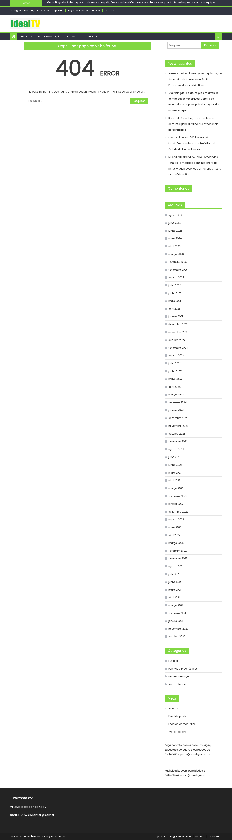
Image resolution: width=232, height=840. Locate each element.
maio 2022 (175, 527)
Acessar (173, 708)
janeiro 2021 (175, 621)
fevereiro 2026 (177, 262)
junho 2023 (175, 465)
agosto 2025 (176, 277)
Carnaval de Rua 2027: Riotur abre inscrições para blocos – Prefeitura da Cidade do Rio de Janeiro (192, 143)
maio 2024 (175, 379)
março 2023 (176, 488)
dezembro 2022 (178, 511)
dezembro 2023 (178, 418)
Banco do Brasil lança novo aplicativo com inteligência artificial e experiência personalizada (105, 5)
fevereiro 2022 (177, 550)
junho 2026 (175, 231)
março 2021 (175, 605)
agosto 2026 (176, 215)
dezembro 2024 (178, 324)
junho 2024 (175, 371)
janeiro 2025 (176, 316)
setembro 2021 (177, 558)
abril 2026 (174, 246)
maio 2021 (174, 590)
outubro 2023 (176, 433)
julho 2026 (174, 223)
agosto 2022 (176, 519)
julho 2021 (174, 574)
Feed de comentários (182, 724)
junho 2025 (175, 293)
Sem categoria (177, 684)
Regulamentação (78, 10)
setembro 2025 (178, 270)
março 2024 (176, 394)
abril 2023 (174, 480)
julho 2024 (174, 363)
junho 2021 (174, 582)
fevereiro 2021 (177, 613)
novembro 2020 (178, 629)
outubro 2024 (177, 340)
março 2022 (176, 543)
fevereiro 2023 (177, 496)
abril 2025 (174, 309)
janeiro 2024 (176, 410)
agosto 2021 (175, 566)
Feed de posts (177, 716)
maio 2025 (175, 301)
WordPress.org (177, 732)
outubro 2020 (176, 636)
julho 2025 (174, 285)
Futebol (96, 10)
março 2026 (176, 254)
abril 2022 (174, 535)
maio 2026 (175, 238)
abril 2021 (174, 597)
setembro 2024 (178, 348)
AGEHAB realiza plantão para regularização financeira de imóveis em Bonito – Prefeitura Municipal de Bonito (195, 79)
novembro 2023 (178, 426)
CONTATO (110, 10)
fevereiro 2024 (177, 402)
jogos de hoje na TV (33, 807)
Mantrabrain (58, 836)
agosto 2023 (176, 449)
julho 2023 (174, 457)
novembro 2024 (178, 332)
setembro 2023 (178, 441)
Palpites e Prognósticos (183, 668)
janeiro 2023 (176, 504)
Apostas (58, 10)
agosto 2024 (176, 355)
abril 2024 (174, 387)
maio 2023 (175, 472)
